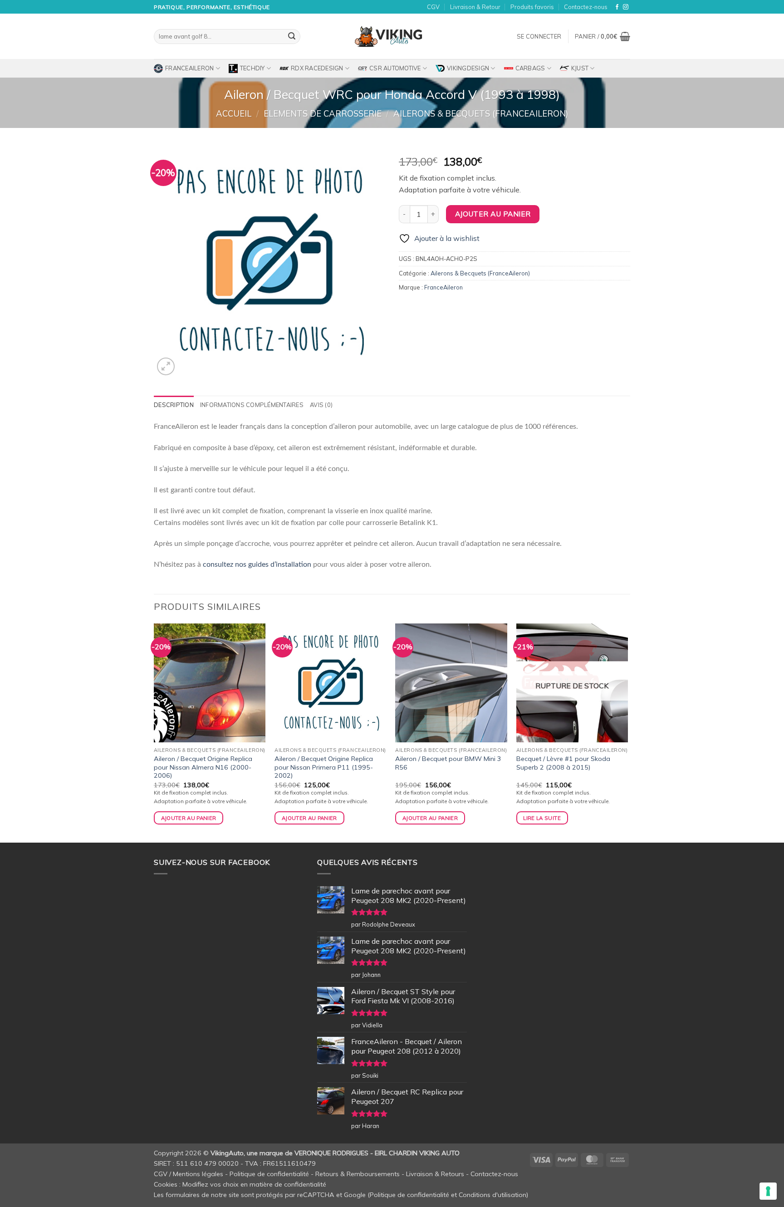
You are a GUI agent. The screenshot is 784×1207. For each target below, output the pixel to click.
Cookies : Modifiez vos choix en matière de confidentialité (240, 1184)
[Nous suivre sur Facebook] (617, 7)
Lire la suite (542, 817)
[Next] (627, 732)
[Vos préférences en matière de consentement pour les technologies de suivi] (768, 1191)
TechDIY (252, 68)
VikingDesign (468, 68)
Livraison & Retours (435, 1174)
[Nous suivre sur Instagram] (625, 7)
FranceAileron (189, 68)
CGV (433, 6)
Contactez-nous (586, 6)
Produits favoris (532, 6)
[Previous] (154, 732)
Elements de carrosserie (323, 113)
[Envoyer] (291, 36)
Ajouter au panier (493, 213)
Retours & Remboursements (357, 1174)
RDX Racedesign (317, 68)
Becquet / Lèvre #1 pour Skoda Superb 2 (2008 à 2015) (563, 763)
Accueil (233, 113)
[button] (539, 36)
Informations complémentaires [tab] (252, 404)
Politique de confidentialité (269, 1174)
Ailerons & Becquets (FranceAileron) (480, 113)
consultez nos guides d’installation (257, 564)
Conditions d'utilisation (492, 1195)
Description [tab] (174, 404)
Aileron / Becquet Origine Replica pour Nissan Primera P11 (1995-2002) (323, 767)
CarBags (530, 68)
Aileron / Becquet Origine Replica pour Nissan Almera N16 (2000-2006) (203, 767)
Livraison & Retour (475, 6)
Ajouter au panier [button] (188, 817)
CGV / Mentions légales (188, 1174)
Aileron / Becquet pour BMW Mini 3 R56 (448, 763)
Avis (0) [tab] (321, 404)
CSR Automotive (395, 68)
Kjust (579, 68)
